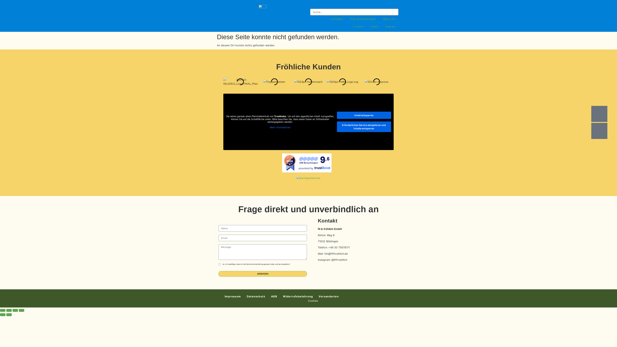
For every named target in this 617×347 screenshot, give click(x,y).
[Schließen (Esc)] (21, 310)
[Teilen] (15, 310)
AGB (274, 296)
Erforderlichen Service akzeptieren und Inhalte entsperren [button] (364, 127)
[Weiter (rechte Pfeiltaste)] (9, 314)
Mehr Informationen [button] (280, 127)
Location (358, 26)
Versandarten (329, 296)
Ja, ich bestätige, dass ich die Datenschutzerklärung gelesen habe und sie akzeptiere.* (257, 264)
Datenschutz (256, 296)
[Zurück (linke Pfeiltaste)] (2, 314)
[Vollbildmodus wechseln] (9, 310)
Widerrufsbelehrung (298, 296)
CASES (374, 26)
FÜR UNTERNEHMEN (363, 19)
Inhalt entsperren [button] (364, 115)
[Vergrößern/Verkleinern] (2, 310)
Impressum (233, 296)
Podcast (390, 26)
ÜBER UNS (388, 19)
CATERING (336, 19)
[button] (354, 7)
